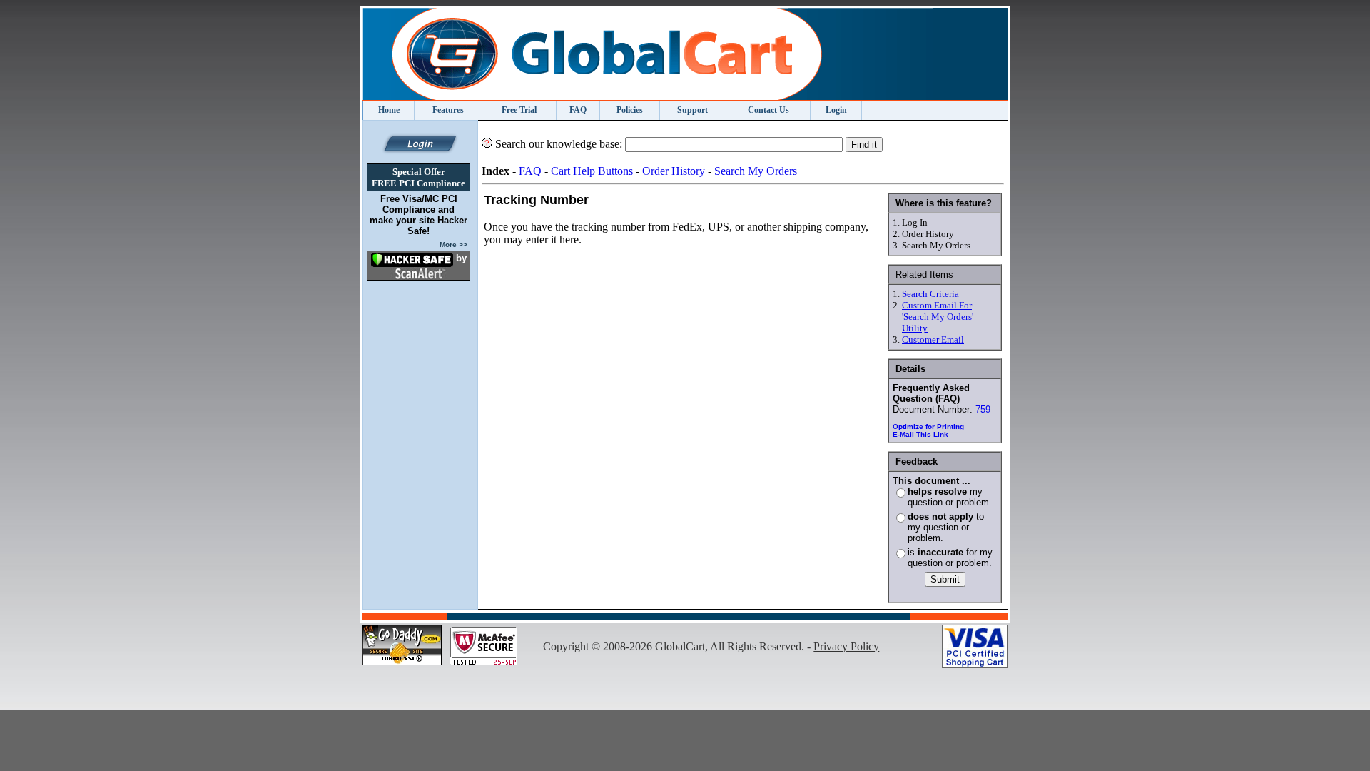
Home (389, 110)
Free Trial (519, 110)
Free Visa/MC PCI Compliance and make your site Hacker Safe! (418, 214)
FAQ (578, 110)
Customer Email (933, 339)
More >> (453, 244)
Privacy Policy (846, 646)
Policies (629, 110)
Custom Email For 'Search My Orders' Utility (937, 316)
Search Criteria (930, 293)
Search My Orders (755, 171)
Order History (673, 171)
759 (982, 409)
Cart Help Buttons (592, 171)
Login (836, 110)
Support (692, 110)
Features (448, 110)
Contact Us (768, 110)
